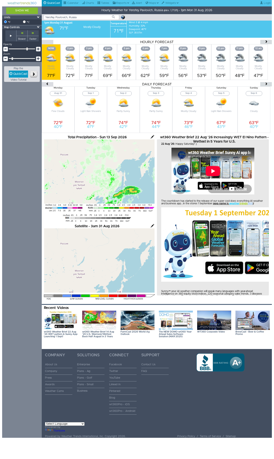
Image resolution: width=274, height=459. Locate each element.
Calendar (72, 3)
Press (48, 377)
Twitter (113, 371)
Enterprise (83, 364)
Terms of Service (210, 436)
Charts (89, 3)
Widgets (170, 3)
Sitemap (231, 436)
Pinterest (115, 391)
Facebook (115, 364)
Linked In (115, 384)
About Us (51, 364)
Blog (112, 397)
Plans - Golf (84, 377)
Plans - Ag (83, 371)
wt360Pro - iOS (119, 404)
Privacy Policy (186, 436)
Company (51, 371)
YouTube (114, 377)
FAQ (144, 371)
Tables (104, 3)
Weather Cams (54, 391)
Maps (152, 3)
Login (267, 3)
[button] (220, 378)
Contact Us (148, 364)
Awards (50, 384)
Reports (121, 3)
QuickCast (53, 3)
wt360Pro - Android (122, 411)
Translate (59, 430)
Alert (138, 3)
